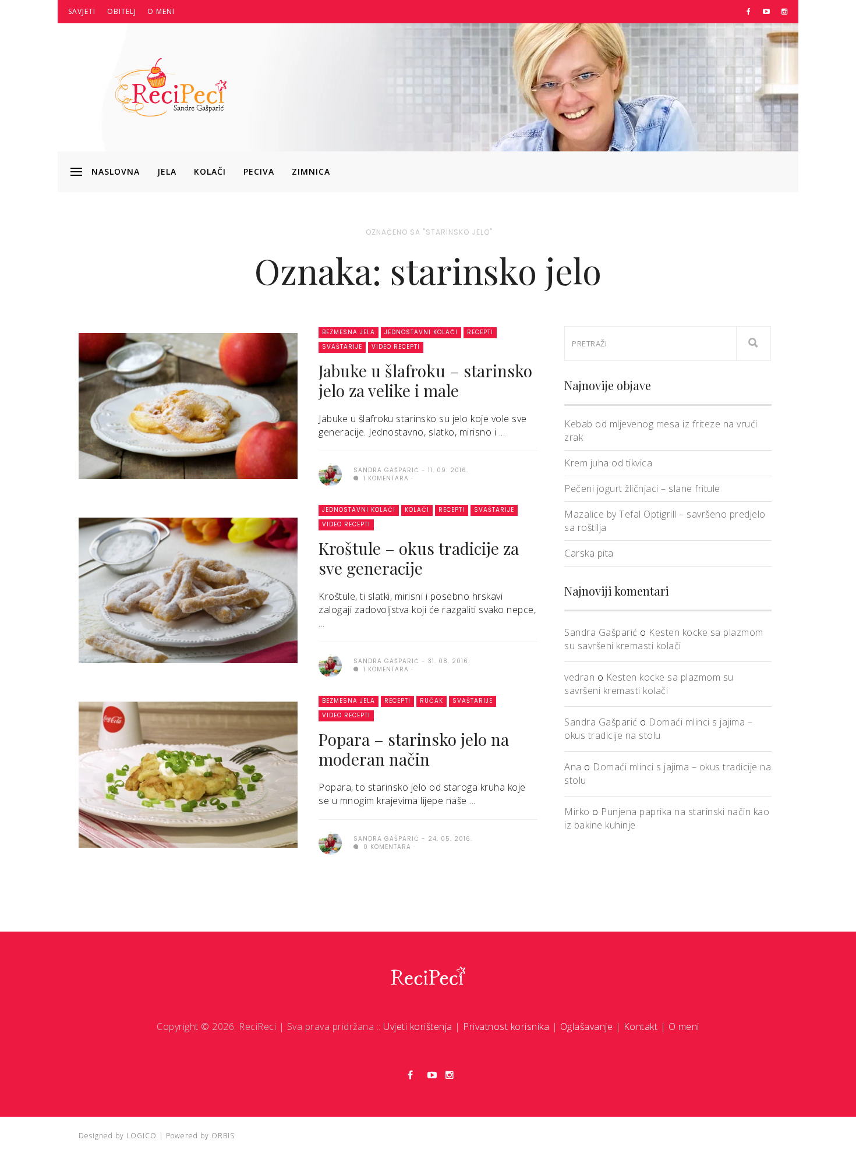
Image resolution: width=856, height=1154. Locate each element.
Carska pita (589, 553)
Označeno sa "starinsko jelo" (429, 232)
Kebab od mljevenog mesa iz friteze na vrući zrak (661, 430)
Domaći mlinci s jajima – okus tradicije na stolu (658, 729)
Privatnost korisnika (506, 1026)
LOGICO (141, 1136)
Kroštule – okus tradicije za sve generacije (419, 558)
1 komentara (385, 478)
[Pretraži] (753, 343)
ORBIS (223, 1136)
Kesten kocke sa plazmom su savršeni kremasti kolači (663, 639)
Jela (166, 171)
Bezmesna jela (348, 332)
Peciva (258, 171)
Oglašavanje (586, 1026)
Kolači (210, 171)
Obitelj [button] (121, 11)
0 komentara (386, 847)
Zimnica (311, 171)
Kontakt (641, 1026)
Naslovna (115, 171)
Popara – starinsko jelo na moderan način (414, 749)
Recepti (480, 332)
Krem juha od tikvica (608, 462)
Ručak (431, 700)
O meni (161, 11)
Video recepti (396, 346)
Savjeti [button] (81, 11)
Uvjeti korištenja (417, 1026)
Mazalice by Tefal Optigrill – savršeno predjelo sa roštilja (665, 521)
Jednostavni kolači (421, 332)
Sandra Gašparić (601, 632)
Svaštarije (342, 346)
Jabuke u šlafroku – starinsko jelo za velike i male (425, 380)
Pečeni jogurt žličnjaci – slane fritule (642, 488)
